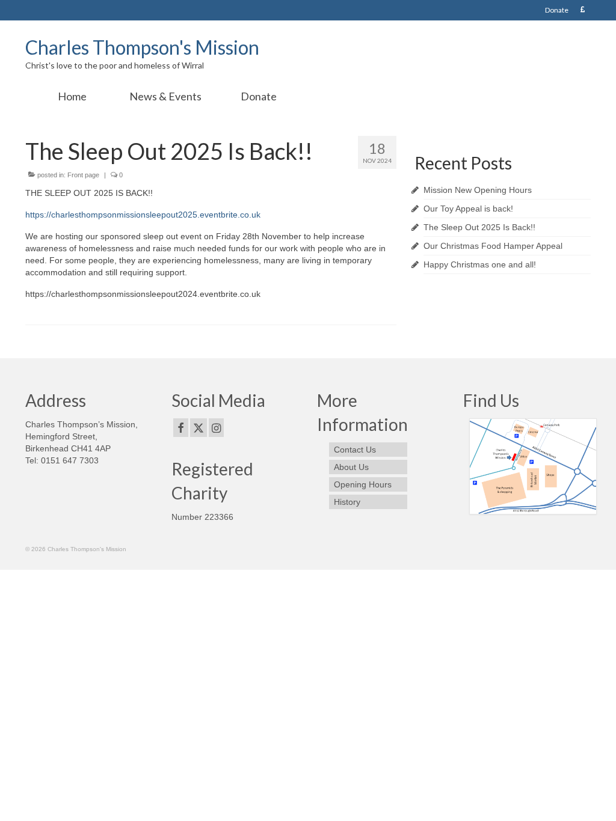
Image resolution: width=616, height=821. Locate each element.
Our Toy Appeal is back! (468, 208)
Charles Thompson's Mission (142, 47)
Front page (83, 175)
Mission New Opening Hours (478, 190)
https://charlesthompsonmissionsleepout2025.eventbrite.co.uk (142, 214)
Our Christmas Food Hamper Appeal (493, 246)
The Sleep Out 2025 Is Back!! (479, 227)
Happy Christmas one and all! (480, 264)
